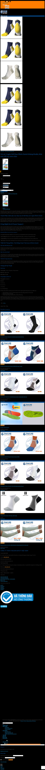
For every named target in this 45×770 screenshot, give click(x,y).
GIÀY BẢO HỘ (7, 731)
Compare (2, 192)
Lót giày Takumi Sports (4, 427)
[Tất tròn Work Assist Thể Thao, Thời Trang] (5, 163)
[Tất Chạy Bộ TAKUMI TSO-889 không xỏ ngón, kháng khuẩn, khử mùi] (22, 393)
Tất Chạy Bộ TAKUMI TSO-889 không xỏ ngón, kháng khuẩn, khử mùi (13, 396)
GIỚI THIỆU (5, 726)
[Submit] (3, 724)
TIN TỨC (4, 735)
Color (1, 186)
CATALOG (7, 727)
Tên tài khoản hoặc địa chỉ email (6, 755)
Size (1, 178)
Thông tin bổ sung (6, 209)
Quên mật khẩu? (3, 761)
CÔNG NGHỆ (7, 729)
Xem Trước (2, 339)
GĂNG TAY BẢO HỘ (9, 732)
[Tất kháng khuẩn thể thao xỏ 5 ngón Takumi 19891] (22, 453)
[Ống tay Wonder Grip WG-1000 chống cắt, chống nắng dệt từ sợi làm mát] (22, 542)
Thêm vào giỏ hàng (4, 191)
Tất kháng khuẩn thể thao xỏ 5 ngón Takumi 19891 (9, 456)
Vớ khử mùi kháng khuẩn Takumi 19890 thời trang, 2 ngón (11, 366)
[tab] (24, 207)
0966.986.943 (5, 2)
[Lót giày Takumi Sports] (5, 169)
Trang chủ (2, 151)
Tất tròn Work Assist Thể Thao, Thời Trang (8, 515)
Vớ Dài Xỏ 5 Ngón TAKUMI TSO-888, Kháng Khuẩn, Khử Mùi (12, 336)
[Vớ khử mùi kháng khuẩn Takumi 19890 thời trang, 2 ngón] (22, 363)
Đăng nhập (10, 759)
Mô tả (4, 207)
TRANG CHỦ (5, 725)
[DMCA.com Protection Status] (3, 607)
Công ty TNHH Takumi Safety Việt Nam (28, 720)
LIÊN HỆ (4, 736)
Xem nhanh (2, 334)
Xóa (3, 189)
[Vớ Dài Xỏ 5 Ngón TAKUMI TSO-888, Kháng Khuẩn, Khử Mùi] (22, 333)
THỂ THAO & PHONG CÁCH (11, 733)
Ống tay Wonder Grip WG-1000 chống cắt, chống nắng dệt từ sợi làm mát (14, 545)
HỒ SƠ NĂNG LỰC (8, 728)
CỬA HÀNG (5, 730)
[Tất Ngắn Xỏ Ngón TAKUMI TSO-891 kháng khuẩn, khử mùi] (22, 483)
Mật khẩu (2, 757)
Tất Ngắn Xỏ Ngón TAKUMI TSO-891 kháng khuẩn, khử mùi (11, 486)
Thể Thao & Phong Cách (9, 151)
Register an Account (4, 751)
